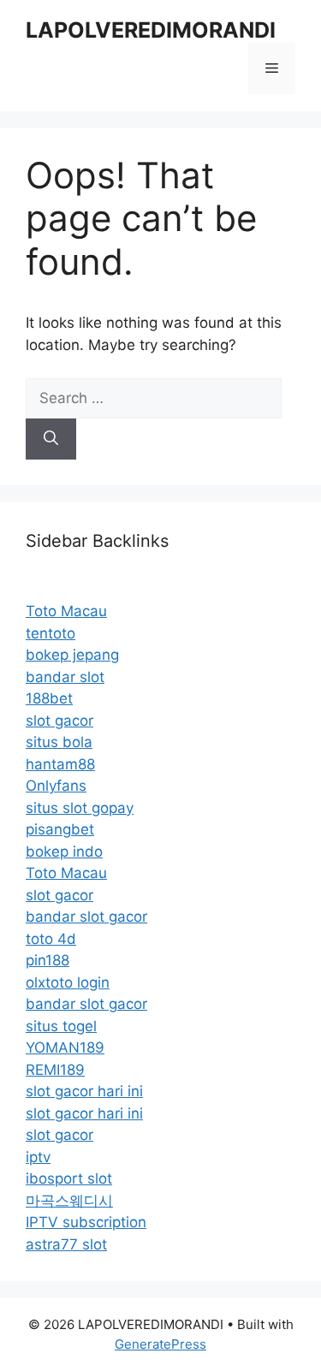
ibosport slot (69, 1178)
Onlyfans (56, 785)
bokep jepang (72, 654)
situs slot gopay (80, 807)
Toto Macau (66, 611)
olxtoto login (68, 982)
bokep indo (64, 851)
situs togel (61, 1026)
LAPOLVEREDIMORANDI (151, 30)
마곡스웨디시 (69, 1200)
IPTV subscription (86, 1222)
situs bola (59, 742)
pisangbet (60, 829)
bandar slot (65, 677)
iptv (38, 1157)
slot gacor (59, 720)
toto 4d (51, 938)
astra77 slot (66, 1244)
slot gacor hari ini (84, 1091)
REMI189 (55, 1069)
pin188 (47, 960)
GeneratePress (160, 1344)
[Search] (51, 439)
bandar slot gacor (86, 916)
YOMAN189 (65, 1047)
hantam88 (60, 764)
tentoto (50, 633)
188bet (49, 698)
